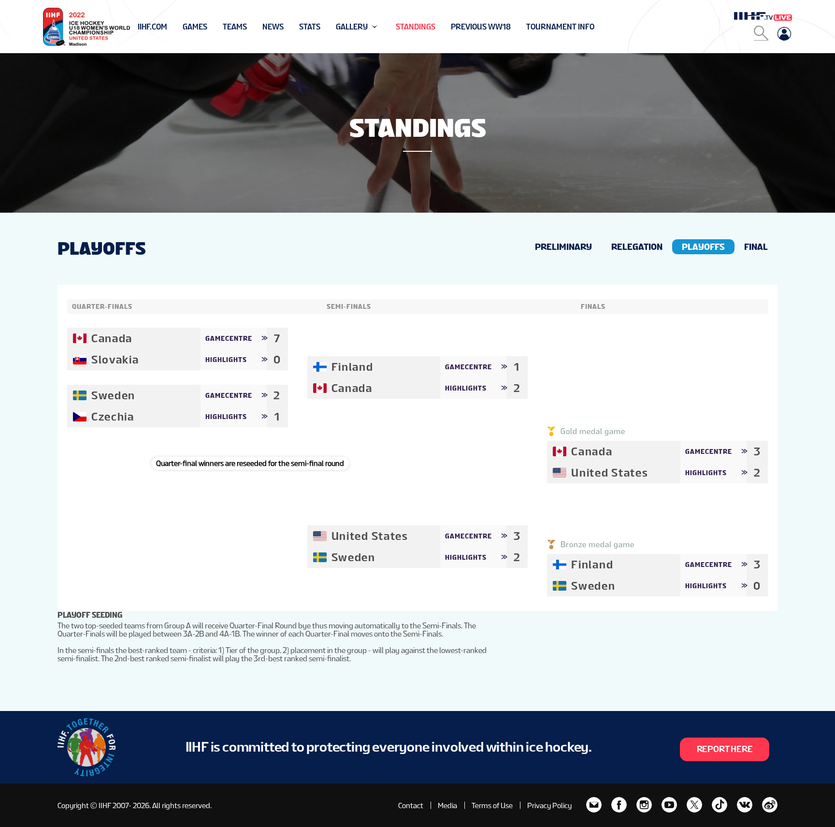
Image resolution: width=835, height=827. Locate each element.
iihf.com (152, 27)
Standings (415, 27)
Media (447, 805)
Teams (235, 27)
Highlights (226, 359)
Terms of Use (492, 805)
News (273, 27)
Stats (309, 27)
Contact (410, 805)
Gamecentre (228, 338)
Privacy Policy (549, 805)
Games (195, 27)
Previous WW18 (481, 27)
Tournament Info (560, 27)
